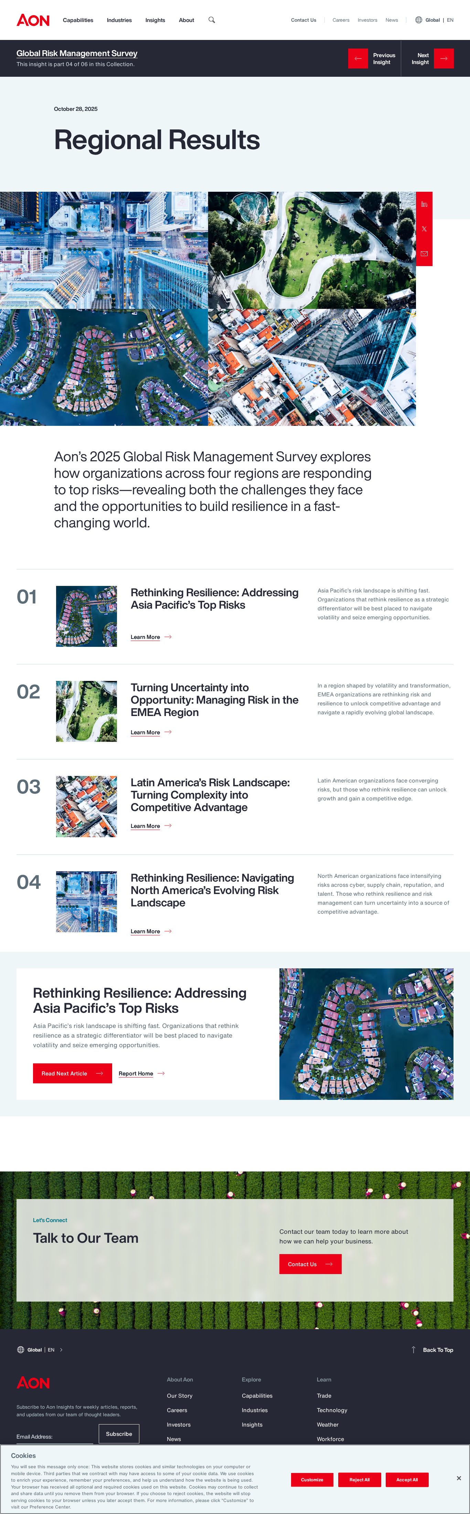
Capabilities (78, 20)
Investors (367, 19)
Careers (341, 19)
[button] (72, 1073)
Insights (155, 20)
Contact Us (303, 19)
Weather (328, 1424)
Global (439, 19)
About (186, 20)
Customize (312, 1479)
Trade (324, 1395)
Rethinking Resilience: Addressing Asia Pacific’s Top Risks (215, 598)
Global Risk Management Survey (77, 53)
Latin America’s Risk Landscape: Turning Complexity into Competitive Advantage (210, 794)
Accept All (407, 1479)
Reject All (360, 1479)
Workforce (330, 1439)
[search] (212, 20)
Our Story (180, 1395)
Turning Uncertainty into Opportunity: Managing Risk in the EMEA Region (215, 699)
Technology (332, 1410)
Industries (119, 20)
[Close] (459, 1478)
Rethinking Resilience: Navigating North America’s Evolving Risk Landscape (212, 890)
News (392, 19)
